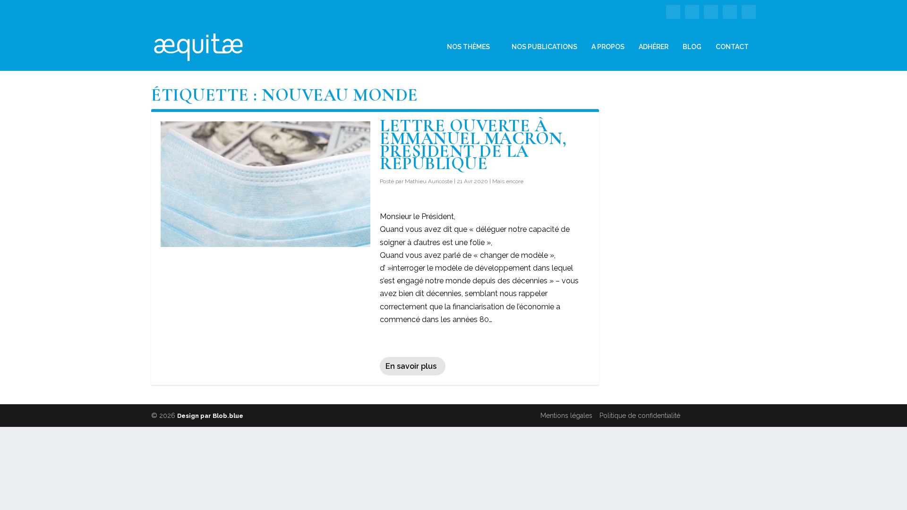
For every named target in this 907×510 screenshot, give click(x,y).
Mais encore (507, 181)
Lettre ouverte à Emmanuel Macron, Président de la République (473, 144)
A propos (608, 47)
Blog (692, 47)
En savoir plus (410, 366)
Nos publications (544, 47)
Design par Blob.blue (210, 415)
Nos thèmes (468, 47)
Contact (732, 47)
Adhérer (653, 47)
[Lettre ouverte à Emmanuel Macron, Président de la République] (265, 184)
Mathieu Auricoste (429, 181)
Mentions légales (566, 415)
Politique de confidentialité (639, 415)
